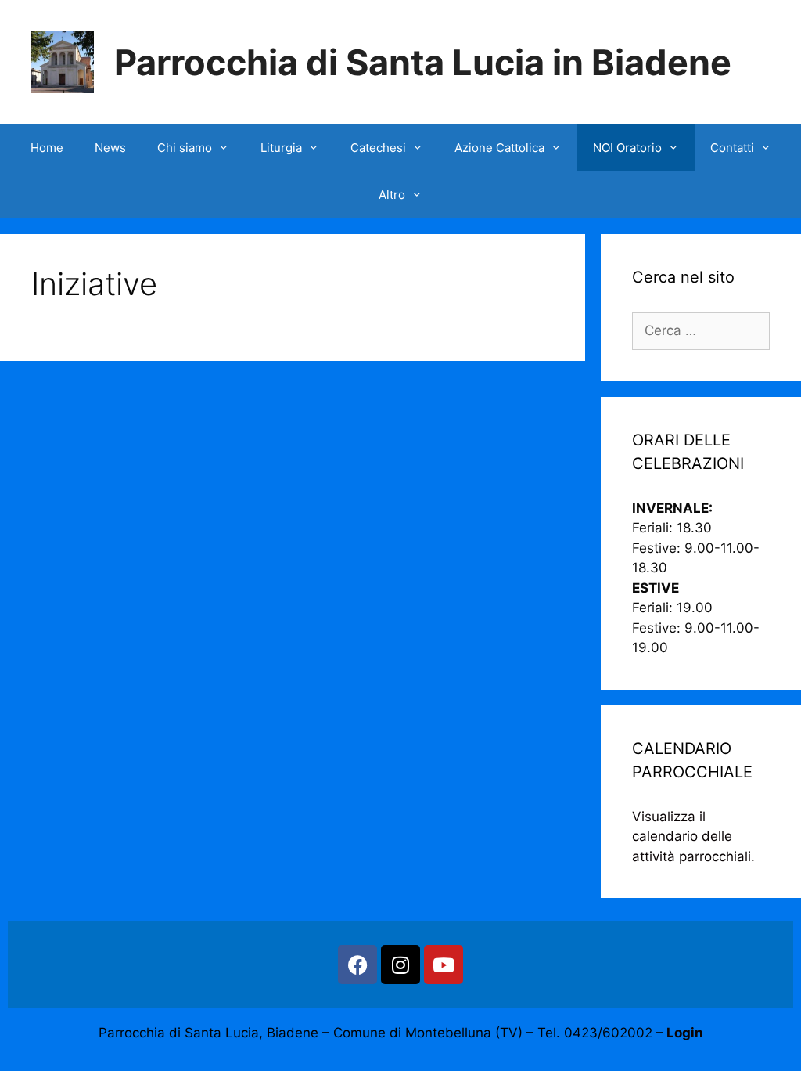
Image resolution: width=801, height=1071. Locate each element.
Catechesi (378, 147)
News (110, 147)
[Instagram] (400, 964)
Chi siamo (184, 147)
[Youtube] (443, 964)
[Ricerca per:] (701, 330)
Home (47, 147)
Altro (392, 194)
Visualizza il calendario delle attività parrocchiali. (693, 836)
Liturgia (281, 147)
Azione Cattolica (499, 147)
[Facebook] (357, 964)
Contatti (732, 147)
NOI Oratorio (627, 147)
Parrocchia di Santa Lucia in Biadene (422, 62)
